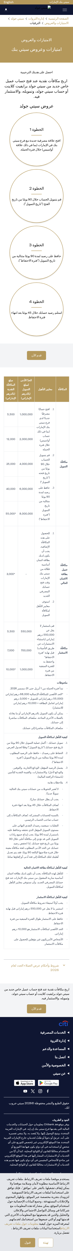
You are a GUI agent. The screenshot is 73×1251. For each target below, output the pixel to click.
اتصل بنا (60, 1057)
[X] (33, 1091)
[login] (6, 9)
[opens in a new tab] (48, 1083)
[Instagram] (40, 1091)
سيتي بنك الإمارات (59, 1)
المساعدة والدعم (54, 1049)
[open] (65, 9)
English (8, 2)
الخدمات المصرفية (53, 1032)
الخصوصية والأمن (54, 1065)
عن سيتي (59, 1073)
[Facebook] (47, 1091)
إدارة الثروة (58, 1041)
